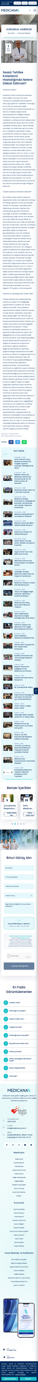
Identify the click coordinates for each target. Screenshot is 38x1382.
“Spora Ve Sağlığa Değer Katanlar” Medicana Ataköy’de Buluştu (23, 594)
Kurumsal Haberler (24, 33)
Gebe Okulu (19, 1239)
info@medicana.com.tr (16, 1128)
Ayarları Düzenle (10, 1379)
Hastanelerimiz (19, 1163)
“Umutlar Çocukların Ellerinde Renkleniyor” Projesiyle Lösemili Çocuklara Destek (22, 749)
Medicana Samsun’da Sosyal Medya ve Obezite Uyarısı (24, 563)
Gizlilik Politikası (19, 1274)
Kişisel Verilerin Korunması (19, 1267)
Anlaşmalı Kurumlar (19, 1170)
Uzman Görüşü (19, 1188)
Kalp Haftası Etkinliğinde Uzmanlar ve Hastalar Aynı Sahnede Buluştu (24, 697)
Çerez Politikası (20, 1374)
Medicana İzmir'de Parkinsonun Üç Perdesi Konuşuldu (23, 726)
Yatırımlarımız (19, 1217)
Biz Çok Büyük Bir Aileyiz (23, 687)
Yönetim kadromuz (19, 1220)
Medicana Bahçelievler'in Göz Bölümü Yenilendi (24, 515)
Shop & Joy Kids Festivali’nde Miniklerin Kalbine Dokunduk (23, 737)
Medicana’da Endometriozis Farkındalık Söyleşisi (24, 761)
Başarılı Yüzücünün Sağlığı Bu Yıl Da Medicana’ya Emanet (22, 669)
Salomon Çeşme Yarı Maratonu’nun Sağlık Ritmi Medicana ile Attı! (23, 627)
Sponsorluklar (19, 1242)
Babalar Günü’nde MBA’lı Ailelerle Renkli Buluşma (24, 524)
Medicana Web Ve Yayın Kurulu (19, 1278)
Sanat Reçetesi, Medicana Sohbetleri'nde (24, 637)
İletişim (19, 1196)
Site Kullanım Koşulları (19, 1259)
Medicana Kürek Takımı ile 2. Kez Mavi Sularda (24, 491)
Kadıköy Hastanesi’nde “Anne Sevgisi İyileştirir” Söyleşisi (23, 658)
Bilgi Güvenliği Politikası (19, 1263)
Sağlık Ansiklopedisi (19, 1177)
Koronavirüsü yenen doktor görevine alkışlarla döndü (29, 807)
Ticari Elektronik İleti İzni (19, 1282)
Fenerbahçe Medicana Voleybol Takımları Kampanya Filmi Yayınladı (23, 773)
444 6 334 (5, 4)
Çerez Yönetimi (19, 1285)
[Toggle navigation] (35, 10)
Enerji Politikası (19, 1246)
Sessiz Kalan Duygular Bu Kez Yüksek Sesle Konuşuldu (24, 647)
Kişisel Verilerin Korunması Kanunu (20, 936)
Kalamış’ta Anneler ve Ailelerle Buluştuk (23, 533)
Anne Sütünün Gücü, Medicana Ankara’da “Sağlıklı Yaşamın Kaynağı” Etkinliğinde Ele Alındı (23, 463)
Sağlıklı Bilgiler (19, 1181)
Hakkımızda (19, 1159)
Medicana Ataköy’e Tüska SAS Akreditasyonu (24, 584)
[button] (13, 823)
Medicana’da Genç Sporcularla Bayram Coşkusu (22, 605)
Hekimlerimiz (19, 1174)
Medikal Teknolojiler (19, 1185)
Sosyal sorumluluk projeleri (19, 1231)
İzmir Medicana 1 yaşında (9, 807)
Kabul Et (28, 1379)
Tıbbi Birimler (19, 1166)
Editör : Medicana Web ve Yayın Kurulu (11, 436)
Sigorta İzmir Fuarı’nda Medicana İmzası (23, 553)
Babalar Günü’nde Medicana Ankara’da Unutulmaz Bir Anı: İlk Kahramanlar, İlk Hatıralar (22, 479)
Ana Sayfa (11, 33)
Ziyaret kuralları (19, 1228)
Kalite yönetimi (19, 1235)
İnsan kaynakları (19, 1209)
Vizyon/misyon (19, 1213)
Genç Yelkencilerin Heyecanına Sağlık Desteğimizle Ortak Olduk (24, 616)
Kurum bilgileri (19, 1224)
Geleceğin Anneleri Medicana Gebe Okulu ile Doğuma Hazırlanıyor (24, 574)
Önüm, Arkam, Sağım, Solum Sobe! (22, 707)
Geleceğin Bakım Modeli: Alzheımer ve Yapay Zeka (24, 716)
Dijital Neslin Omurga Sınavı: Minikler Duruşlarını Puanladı (24, 543)
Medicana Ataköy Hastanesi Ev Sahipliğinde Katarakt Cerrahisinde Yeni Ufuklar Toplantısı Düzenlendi (24, 503)
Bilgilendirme (24, 938)
